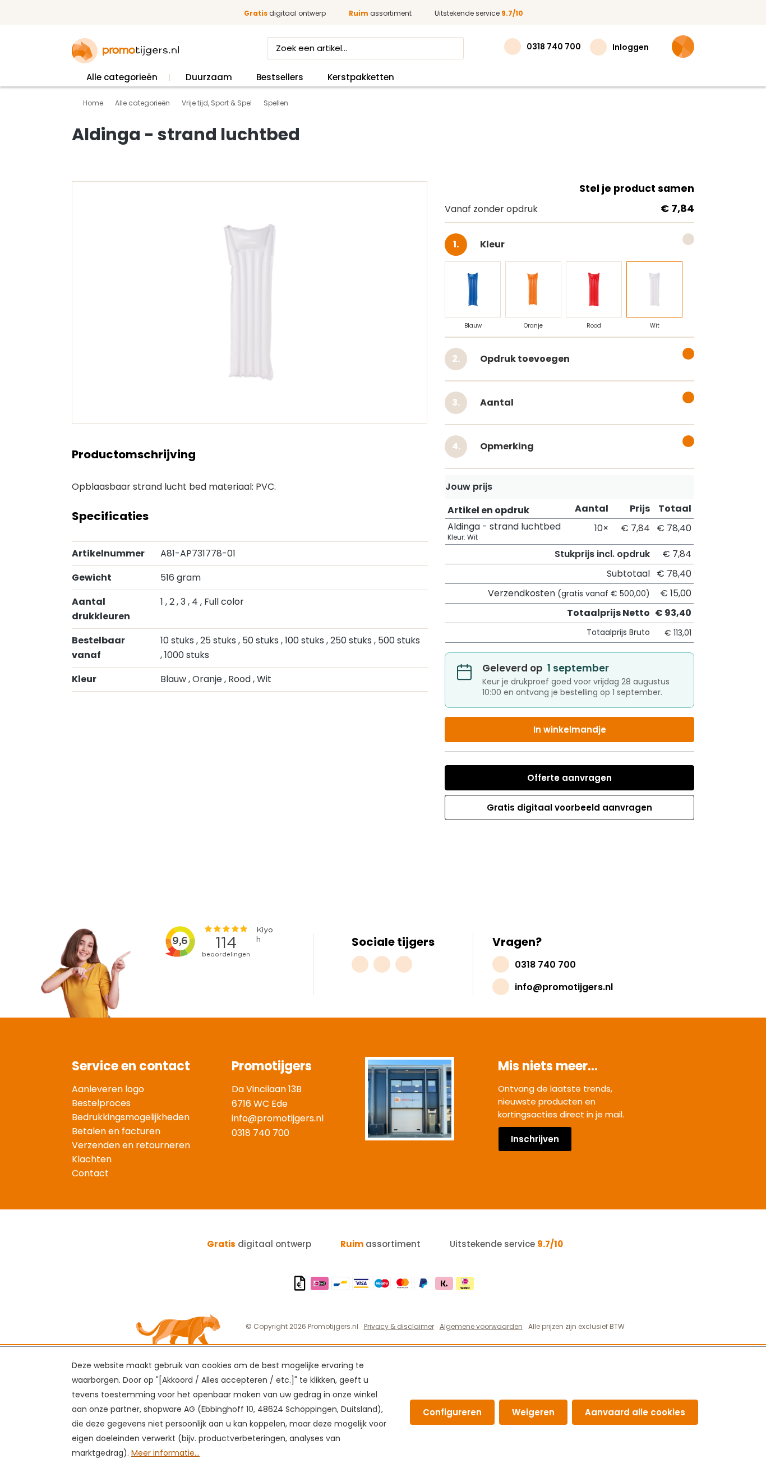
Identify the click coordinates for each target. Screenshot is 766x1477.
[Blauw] (473, 289)
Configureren (452, 1412)
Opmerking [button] (506, 446)
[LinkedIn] (403, 964)
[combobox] (355, 48)
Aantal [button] (496, 402)
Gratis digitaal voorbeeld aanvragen (569, 807)
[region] (249, 305)
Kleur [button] (502, 242)
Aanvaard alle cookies (635, 1412)
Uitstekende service (479, 13)
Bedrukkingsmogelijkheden (131, 1117)
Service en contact (131, 1066)
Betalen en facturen (116, 1131)
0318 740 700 (260, 1132)
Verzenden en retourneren (131, 1145)
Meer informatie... (165, 1452)
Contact (90, 1173)
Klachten (92, 1159)
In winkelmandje (569, 729)
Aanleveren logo (108, 1089)
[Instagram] (360, 964)
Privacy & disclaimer (399, 1326)
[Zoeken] (453, 48)
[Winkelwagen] (683, 46)
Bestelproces (101, 1103)
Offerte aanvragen (569, 778)
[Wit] (654, 289)
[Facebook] (381, 964)
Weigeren (533, 1412)
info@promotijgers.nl (278, 1118)
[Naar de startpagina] (125, 51)
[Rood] (594, 289)
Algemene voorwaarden (481, 1326)
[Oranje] (533, 289)
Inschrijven (535, 1139)
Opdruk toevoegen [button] (524, 358)
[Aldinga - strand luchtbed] (249, 302)
